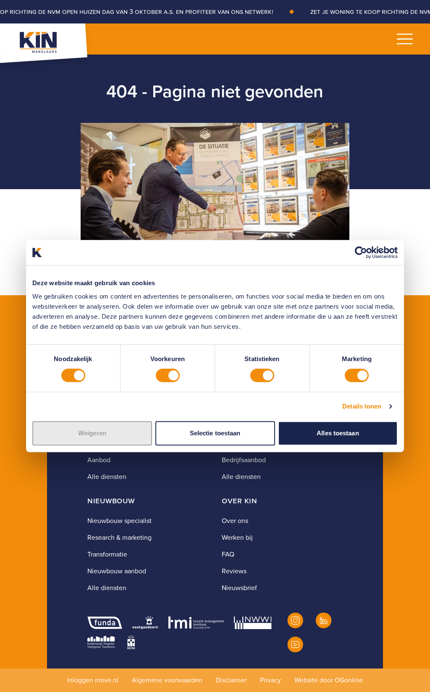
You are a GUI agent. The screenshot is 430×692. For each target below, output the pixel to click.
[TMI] (196, 623)
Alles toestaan (338, 433)
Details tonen (361, 406)
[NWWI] (252, 623)
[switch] (168, 375)
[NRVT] (101, 642)
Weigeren (92, 433)
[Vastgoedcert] (145, 623)
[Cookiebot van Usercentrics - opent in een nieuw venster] (361, 252)
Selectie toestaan (215, 433)
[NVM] (131, 642)
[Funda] (104, 623)
